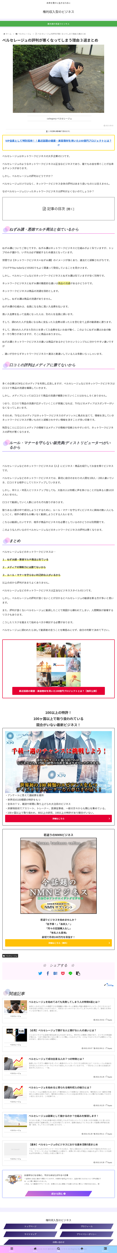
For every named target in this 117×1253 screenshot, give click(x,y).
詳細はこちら (58, 818)
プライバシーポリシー (87, 1234)
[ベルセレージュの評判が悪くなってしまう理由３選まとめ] (55, 973)
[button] (108, 647)
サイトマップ (30, 1234)
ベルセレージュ (11, 956)
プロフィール (87, 1226)
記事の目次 (56, 208)
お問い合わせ (58, 1242)
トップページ (30, 1226)
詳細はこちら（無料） (58, 942)
